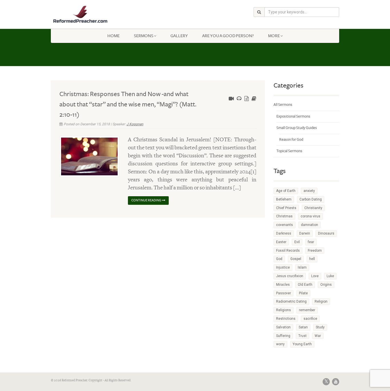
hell (312, 259)
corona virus (310, 216)
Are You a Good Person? (228, 35)
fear (311, 242)
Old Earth (305, 285)
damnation (309, 225)
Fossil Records (288, 251)
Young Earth (302, 344)
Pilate (303, 293)
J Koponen (134, 124)
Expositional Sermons (293, 116)
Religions (283, 310)
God (279, 259)
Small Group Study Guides (296, 128)
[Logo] (96, 14)
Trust (302, 336)
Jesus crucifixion (289, 276)
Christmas (284, 216)
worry (280, 344)
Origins (326, 285)
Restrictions (285, 319)
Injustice (283, 267)
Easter (281, 242)
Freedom (315, 251)
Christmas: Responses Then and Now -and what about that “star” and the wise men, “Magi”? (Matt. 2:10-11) (127, 104)
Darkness (283, 233)
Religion (321, 301)
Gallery (179, 35)
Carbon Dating (310, 199)
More (274, 35)
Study (320, 327)
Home (113, 35)
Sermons (143, 35)
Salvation (283, 327)
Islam (302, 267)
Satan (303, 327)
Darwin (304, 233)
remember (307, 310)
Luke (330, 276)
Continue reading (146, 200)
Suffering (283, 336)
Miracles (283, 285)
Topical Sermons (289, 151)
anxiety (309, 191)
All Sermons (283, 104)
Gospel (295, 259)
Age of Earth (285, 191)
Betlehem (284, 199)
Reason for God (291, 139)
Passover (283, 293)
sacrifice (310, 319)
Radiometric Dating (291, 301)
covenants (284, 225)
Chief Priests (286, 208)
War (318, 336)
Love (315, 276)
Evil (297, 242)
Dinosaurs (326, 233)
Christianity (313, 208)
